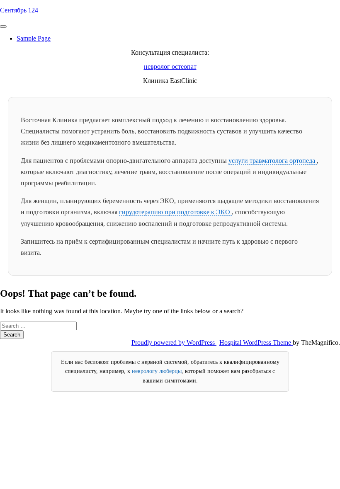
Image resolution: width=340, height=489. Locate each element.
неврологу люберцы (157, 371)
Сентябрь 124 (19, 10)
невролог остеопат (170, 66)
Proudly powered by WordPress (173, 342)
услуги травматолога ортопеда (272, 160)
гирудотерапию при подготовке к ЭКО (175, 211)
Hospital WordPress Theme (256, 342)
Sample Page (34, 38)
